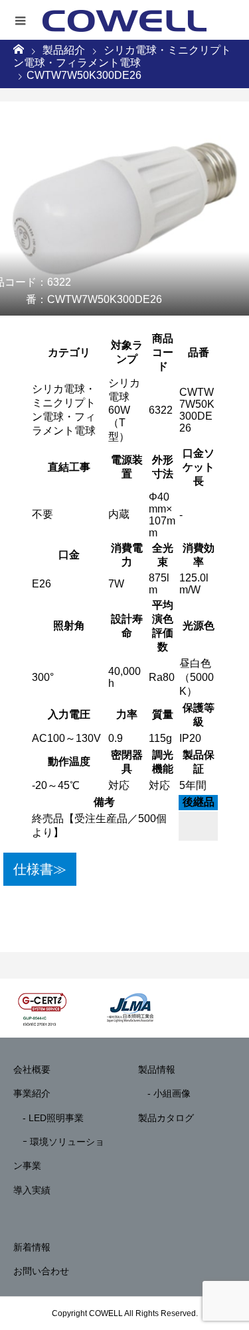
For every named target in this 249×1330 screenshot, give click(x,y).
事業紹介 (31, 1093)
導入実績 (31, 1190)
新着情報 (31, 1247)
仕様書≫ (39, 869)
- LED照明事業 (48, 1118)
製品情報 (156, 1069)
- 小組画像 (164, 1093)
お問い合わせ (41, 1271)
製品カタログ (166, 1118)
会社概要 (31, 1069)
